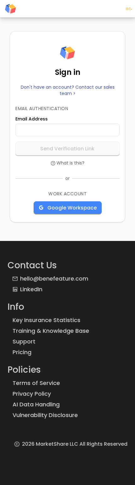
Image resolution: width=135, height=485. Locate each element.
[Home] (10, 8)
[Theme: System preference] (129, 9)
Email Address (31, 119)
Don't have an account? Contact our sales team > (68, 90)
